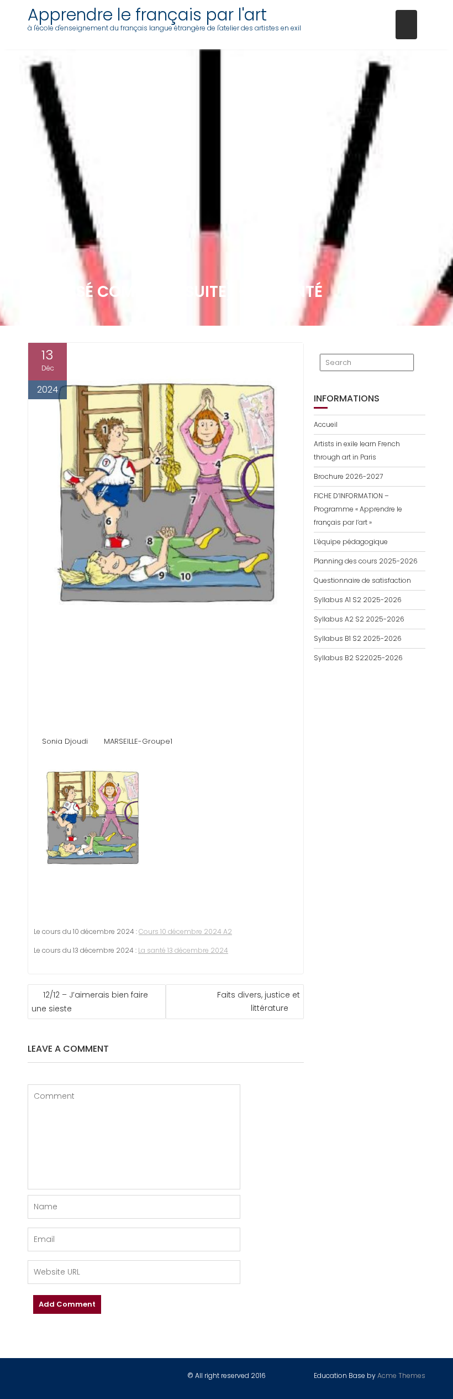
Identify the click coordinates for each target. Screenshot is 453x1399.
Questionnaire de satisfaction (362, 580)
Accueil (326, 424)
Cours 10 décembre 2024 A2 (185, 931)
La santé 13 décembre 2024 (183, 950)
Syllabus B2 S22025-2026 (358, 657)
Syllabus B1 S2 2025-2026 (358, 638)
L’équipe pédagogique (351, 541)
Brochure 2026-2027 (348, 476)
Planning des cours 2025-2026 (366, 561)
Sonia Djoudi (65, 741)
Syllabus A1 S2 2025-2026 (358, 599)
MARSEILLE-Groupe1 (138, 741)
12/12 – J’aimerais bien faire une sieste (89, 1001)
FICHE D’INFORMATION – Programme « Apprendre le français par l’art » (358, 509)
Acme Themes (401, 1375)
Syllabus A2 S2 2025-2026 (359, 619)
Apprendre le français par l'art (147, 15)
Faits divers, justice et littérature (258, 1001)
